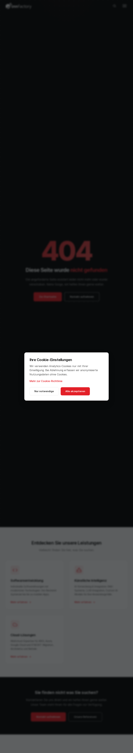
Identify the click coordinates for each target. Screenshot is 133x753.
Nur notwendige (44, 391)
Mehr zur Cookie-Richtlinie (46, 381)
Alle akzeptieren (75, 391)
